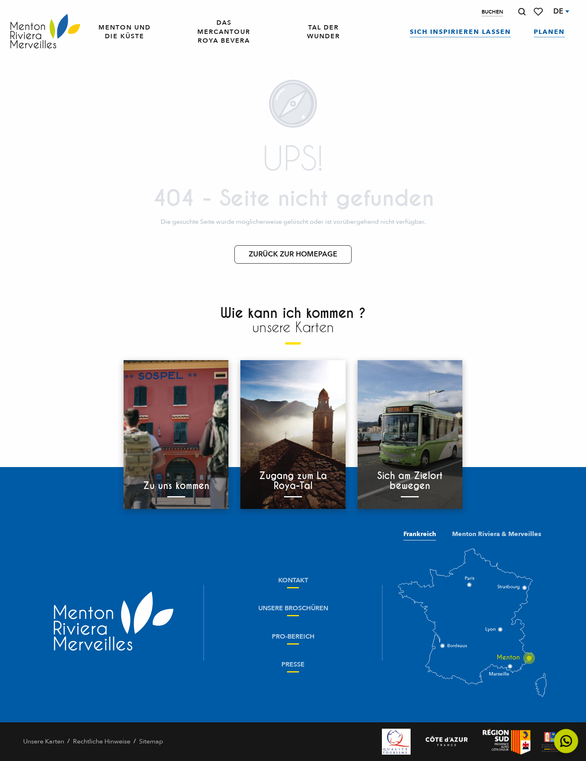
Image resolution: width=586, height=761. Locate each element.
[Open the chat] (566, 741)
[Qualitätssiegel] (396, 741)
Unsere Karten (43, 741)
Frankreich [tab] (419, 534)
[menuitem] (45, 32)
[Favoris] (539, 12)
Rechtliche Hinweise (101, 741)
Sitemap (151, 741)
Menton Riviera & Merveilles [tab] (496, 534)
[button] (522, 12)
